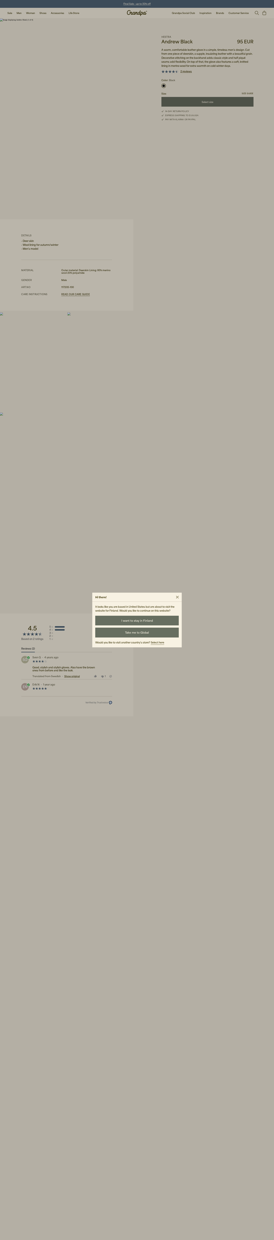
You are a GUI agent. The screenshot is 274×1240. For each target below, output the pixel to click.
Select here (157, 642)
